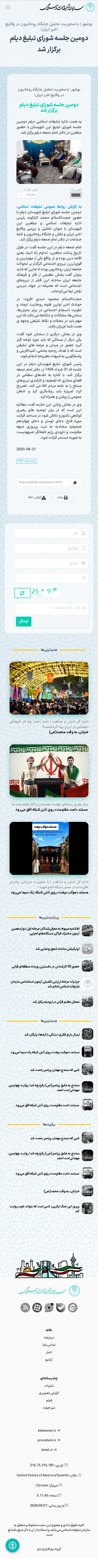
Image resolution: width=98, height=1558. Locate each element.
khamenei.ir (47, 1430)
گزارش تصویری (49, 1393)
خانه (49, 1330)
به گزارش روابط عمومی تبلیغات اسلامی (50, 207)
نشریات (49, 1385)
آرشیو (49, 1359)
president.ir (47, 1440)
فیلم (49, 1400)
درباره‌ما (49, 1337)
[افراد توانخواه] (12, 1545)
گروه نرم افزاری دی (49, 1549)
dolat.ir (47, 1450)
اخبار (49, 1352)
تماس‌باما (49, 1345)
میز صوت (49, 1408)
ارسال (23, 621)
